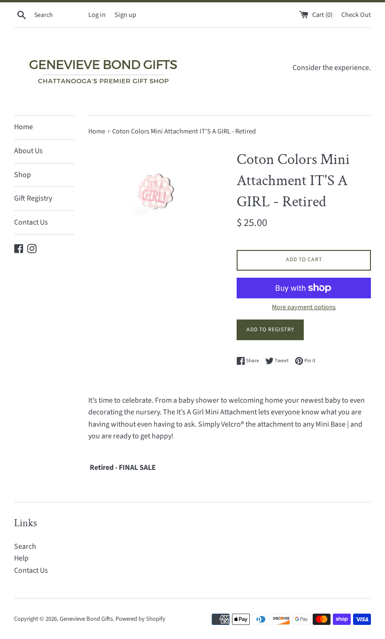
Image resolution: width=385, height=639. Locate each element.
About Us (28, 151)
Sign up (125, 15)
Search (25, 546)
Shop (22, 175)
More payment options (304, 307)
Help (21, 558)
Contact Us (31, 222)
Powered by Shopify (140, 619)
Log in (97, 15)
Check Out (356, 15)
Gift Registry (33, 198)
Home (23, 127)
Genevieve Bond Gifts (86, 619)
